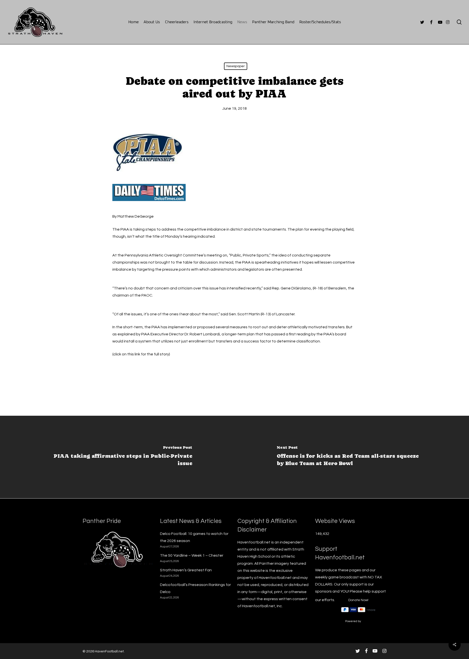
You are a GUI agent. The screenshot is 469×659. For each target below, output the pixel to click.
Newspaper (235, 66)
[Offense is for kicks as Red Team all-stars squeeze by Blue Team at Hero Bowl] (351, 457)
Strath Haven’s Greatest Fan (186, 570)
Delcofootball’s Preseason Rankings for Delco (195, 588)
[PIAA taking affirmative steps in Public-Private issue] (117, 457)
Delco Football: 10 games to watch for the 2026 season (194, 537)
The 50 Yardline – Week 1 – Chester (191, 555)
